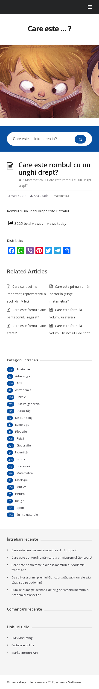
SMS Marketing (22, 638)
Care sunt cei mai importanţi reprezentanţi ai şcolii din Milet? (27, 293)
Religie (19, 501)
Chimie (21, 397)
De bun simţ (23, 418)
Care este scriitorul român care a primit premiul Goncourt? (52, 557)
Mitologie (21, 480)
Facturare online (23, 645)
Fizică (20, 438)
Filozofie (21, 431)
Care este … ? (49, 28)
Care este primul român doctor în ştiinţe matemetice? (70, 293)
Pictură (20, 494)
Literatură (23, 466)
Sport (20, 508)
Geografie (24, 445)
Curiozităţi (24, 411)
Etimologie (22, 424)
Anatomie (23, 369)
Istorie (21, 459)
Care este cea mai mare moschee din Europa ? (44, 550)
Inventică (21, 452)
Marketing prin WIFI (25, 652)
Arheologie (22, 376)
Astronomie (23, 390)
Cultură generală (28, 404)
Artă (19, 383)
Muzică (21, 487)
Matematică (34, 180)
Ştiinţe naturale (27, 514)
